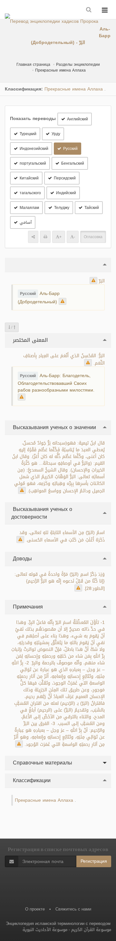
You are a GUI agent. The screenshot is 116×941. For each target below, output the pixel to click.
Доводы (21, 559)
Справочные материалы (41, 763)
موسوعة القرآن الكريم (91, 930)
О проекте (35, 909)
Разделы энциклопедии (78, 64)
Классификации (31, 780)
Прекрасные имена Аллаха (60, 70)
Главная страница (33, 64)
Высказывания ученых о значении (53, 427)
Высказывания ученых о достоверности (41, 513)
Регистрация (94, 861)
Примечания (27, 607)
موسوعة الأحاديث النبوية (45, 930)
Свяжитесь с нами (73, 909)
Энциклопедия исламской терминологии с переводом (58, 923)
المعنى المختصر (29, 340)
